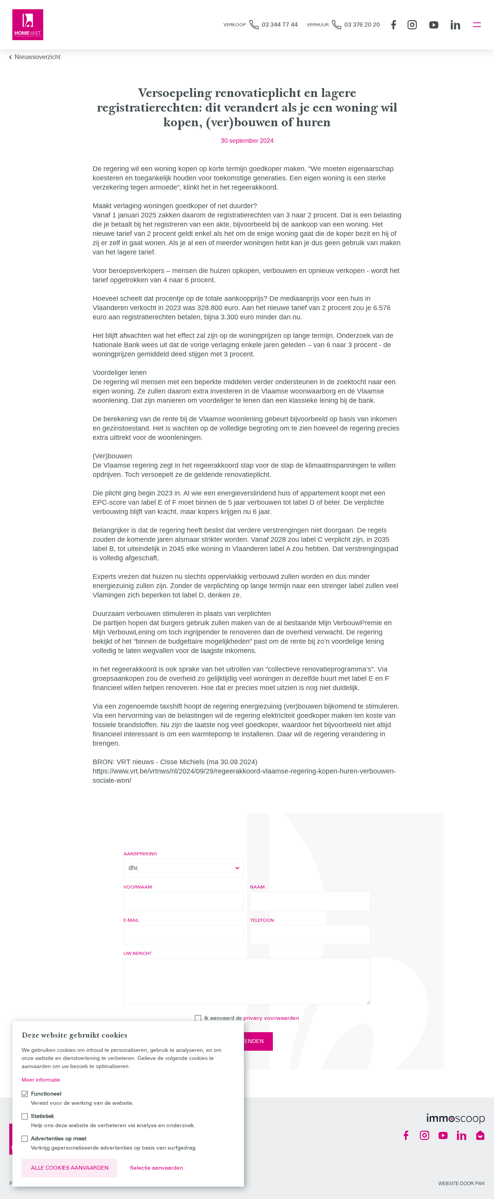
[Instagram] (412, 24)
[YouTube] (433, 24)
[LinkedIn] (455, 24)
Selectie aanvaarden (156, 1168)
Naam (257, 887)
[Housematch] (480, 1135)
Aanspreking (140, 853)
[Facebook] (393, 24)
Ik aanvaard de (251, 1018)
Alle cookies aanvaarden (69, 1168)
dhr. (134, 868)
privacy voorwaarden (271, 1018)
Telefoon (262, 920)
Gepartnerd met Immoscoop (456, 1118)
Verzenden (247, 1041)
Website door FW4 (461, 1183)
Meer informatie (41, 1080)
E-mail (131, 920)
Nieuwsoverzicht (37, 57)
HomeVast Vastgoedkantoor (27, 24)
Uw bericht (138, 953)
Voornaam (138, 887)
